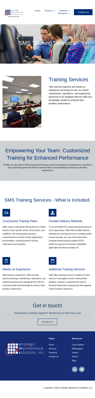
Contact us (83, 12)
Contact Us (47, 322)
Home (37, 11)
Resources (63, 13)
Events (75, 357)
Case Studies (78, 345)
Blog (74, 360)
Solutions (63, 11)
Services (48, 11)
